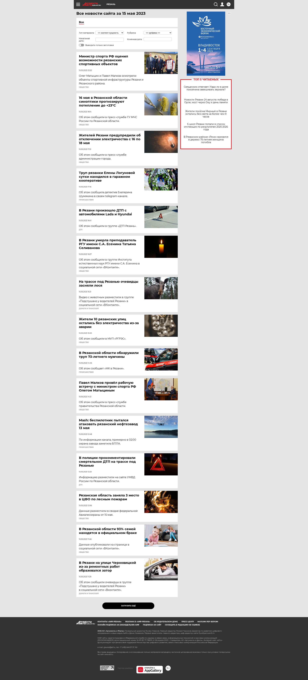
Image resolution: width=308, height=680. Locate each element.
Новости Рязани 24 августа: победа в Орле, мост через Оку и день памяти (206, 101)
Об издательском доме (166, 622)
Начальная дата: (84, 39)
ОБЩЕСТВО (84, 87)
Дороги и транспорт (89, 309)
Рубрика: (131, 33)
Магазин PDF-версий (207, 622)
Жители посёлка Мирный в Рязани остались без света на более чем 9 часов (206, 114)
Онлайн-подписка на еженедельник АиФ (118, 625)
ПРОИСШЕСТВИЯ (86, 200)
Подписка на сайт (152, 625)
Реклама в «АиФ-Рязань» (137, 622)
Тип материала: (86, 33)
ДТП (80, 230)
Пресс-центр (187, 622)
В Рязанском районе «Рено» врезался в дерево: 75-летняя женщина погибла (206, 140)
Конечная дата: (134, 39)
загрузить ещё (128, 606)
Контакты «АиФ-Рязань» (110, 622)
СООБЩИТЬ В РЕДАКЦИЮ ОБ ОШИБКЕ (182, 625)
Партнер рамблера (125, 668)
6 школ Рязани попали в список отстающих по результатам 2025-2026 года (206, 127)
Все (81, 22)
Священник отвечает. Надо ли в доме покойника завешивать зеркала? (206, 88)
